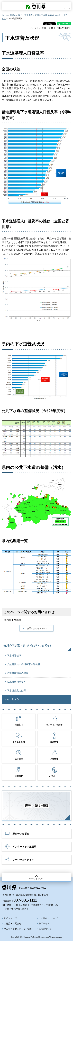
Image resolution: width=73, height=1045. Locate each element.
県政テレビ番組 (21, 833)
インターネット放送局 (24, 846)
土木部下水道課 (12, 620)
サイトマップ (10, 918)
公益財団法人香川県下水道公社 (23, 664)
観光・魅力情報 (36, 806)
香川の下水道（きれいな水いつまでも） (28, 645)
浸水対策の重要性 (16, 681)
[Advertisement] (36, 984)
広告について (45, 929)
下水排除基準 (14, 655)
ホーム (5, 15)
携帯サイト (44, 923)
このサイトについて (48, 918)
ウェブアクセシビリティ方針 (18, 929)
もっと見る (13, 699)
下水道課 (28, 15)
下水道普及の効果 (16, 690)
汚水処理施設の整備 (17, 673)
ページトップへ (36, 879)
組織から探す (16, 15)
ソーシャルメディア (23, 859)
